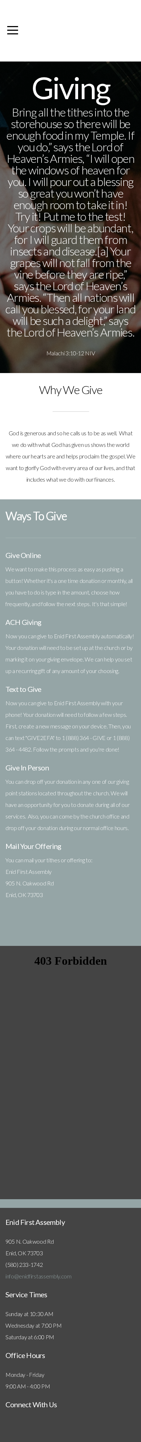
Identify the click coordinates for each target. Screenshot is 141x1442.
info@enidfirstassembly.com (38, 1276)
